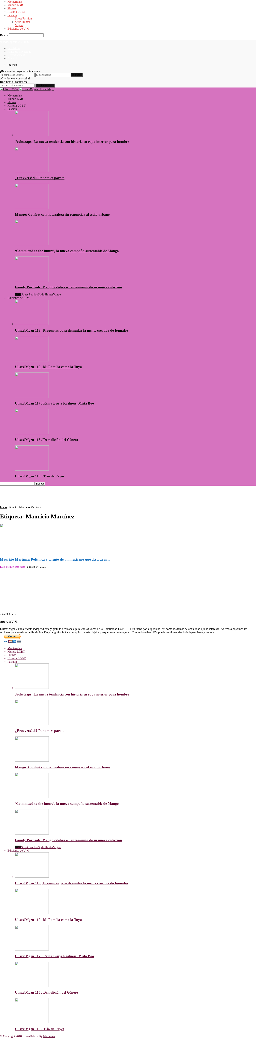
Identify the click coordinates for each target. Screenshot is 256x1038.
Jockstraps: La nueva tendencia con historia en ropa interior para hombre (72, 142)
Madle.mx (49, 1036)
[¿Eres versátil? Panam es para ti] (32, 171)
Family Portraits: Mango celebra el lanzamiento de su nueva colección (68, 287)
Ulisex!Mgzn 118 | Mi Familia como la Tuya (48, 367)
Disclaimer (13, 48)
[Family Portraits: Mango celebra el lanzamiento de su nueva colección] (32, 280)
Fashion (12, 15)
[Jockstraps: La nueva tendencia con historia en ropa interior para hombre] (32, 135)
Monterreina (14, 1)
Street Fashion (23, 18)
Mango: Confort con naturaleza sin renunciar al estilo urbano (62, 214)
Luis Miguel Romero (12, 566)
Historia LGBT (16, 11)
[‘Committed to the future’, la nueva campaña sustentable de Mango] (32, 244)
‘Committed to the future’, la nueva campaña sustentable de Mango (67, 251)
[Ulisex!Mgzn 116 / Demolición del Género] (32, 433)
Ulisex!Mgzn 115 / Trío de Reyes (39, 476)
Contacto (12, 58)
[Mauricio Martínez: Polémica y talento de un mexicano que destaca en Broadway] (28, 552)
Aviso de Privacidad (19, 51)
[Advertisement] (68, 497)
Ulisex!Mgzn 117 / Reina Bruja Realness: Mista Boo (54, 403)
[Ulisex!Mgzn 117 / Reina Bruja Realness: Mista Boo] (32, 396)
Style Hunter (22, 21)
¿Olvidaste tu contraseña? (15, 78)
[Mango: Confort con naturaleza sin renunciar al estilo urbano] (32, 207)
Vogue (19, 25)
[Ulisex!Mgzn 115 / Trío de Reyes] (32, 469)
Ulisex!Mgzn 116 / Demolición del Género (46, 440)
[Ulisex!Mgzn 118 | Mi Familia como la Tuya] (32, 360)
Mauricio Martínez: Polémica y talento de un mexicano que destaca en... (55, 559)
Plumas (11, 8)
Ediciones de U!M (18, 28)
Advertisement (16, 55)
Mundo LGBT (16, 5)
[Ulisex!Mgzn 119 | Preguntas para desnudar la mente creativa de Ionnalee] (32, 323)
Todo (18, 294)
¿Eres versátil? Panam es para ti (39, 178)
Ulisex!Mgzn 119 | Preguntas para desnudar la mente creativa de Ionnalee (71, 330)
